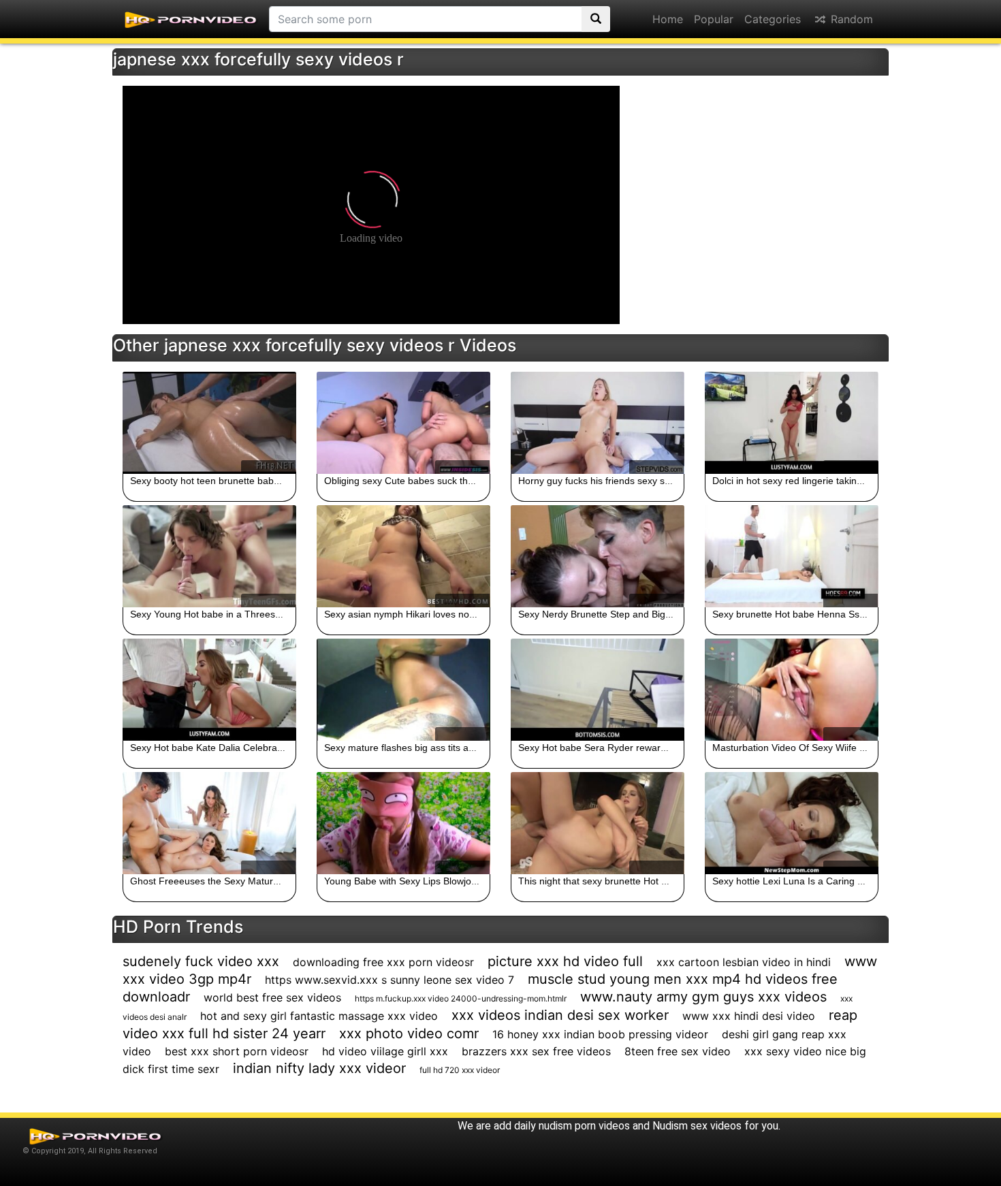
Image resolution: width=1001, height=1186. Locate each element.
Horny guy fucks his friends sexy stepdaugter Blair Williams (645, 480)
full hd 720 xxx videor (459, 1070)
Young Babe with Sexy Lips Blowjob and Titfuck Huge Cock (450, 881)
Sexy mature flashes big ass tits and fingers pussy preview (449, 747)
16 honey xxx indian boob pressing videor (600, 1034)
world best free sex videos (272, 997)
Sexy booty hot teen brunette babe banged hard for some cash (265, 480)
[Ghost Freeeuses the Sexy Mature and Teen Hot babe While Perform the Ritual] (209, 823)
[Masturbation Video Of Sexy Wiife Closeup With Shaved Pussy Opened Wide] (791, 690)
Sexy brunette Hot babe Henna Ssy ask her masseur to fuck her (849, 614)
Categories (772, 19)
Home (667, 19)
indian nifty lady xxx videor (319, 1068)
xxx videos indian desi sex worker (560, 1015)
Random (850, 19)
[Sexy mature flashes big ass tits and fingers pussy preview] (403, 690)
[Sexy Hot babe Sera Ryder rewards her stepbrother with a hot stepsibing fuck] (597, 690)
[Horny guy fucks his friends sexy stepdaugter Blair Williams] (597, 423)
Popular (713, 19)
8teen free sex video (677, 1051)
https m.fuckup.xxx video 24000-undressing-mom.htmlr (461, 998)
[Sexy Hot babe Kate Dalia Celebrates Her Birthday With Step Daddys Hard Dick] (209, 690)
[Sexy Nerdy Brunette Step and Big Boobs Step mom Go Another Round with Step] (597, 556)
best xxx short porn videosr (236, 1051)
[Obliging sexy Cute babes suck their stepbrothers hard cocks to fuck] (403, 423)
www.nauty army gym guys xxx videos (703, 997)
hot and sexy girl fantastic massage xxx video (319, 1016)
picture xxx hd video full (565, 961)
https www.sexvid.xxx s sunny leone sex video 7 (389, 980)
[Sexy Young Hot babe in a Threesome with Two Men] (209, 556)
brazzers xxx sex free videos (536, 1051)
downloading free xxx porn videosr (383, 962)
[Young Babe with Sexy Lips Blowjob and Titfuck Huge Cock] (403, 823)
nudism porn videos (584, 1125)
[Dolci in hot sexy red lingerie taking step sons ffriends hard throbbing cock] (791, 423)
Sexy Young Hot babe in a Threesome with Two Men (243, 614)
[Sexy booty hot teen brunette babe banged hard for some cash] (209, 423)
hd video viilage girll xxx (385, 1051)
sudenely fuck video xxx (201, 961)
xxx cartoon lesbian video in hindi (743, 962)
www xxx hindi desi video (748, 1016)
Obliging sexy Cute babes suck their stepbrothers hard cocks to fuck (470, 480)
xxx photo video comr (409, 1033)
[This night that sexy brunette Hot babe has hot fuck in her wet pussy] (597, 823)
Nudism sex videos (697, 1125)
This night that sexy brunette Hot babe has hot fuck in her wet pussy (664, 881)
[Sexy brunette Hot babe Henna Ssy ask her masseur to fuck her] (791, 556)
